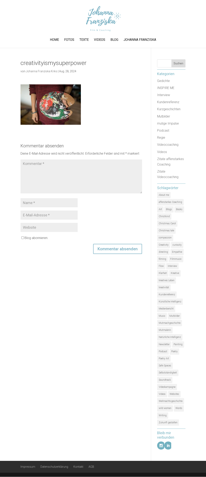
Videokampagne (167, 387)
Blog (114, 40)
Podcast (163, 130)
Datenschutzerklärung (54, 466)
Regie (161, 137)
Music (162, 316)
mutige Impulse (168, 123)
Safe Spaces (165, 365)
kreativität (164, 287)
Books (179, 209)
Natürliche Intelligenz (170, 337)
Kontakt (78, 466)
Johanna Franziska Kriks (41, 71)
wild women (165, 408)
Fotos (69, 40)
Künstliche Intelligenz (170, 301)
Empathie (177, 252)
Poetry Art (164, 358)
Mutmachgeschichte (169, 323)
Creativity (164, 244)
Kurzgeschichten (168, 109)
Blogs (169, 209)
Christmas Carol (167, 223)
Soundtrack (165, 379)
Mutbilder (163, 116)
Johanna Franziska (140, 40)
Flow (161, 266)
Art (160, 209)
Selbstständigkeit (168, 372)
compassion (165, 237)
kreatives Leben (166, 280)
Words (178, 408)
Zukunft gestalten (168, 422)
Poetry (174, 351)
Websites (174, 394)
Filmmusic (176, 259)
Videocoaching (167, 145)
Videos (99, 40)
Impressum (28, 466)
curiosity (177, 244)
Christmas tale (166, 230)
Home (54, 40)
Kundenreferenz (168, 102)
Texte (84, 40)
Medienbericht (166, 308)
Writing (163, 415)
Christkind (164, 216)
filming (162, 259)
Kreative (175, 273)
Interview (163, 95)
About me (164, 195)
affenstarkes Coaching (170, 202)
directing (163, 252)
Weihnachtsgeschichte (170, 401)
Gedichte (163, 81)
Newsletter (164, 344)
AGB (91, 466)
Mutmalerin (165, 330)
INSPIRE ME (165, 88)
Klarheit (163, 273)
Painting (178, 344)
